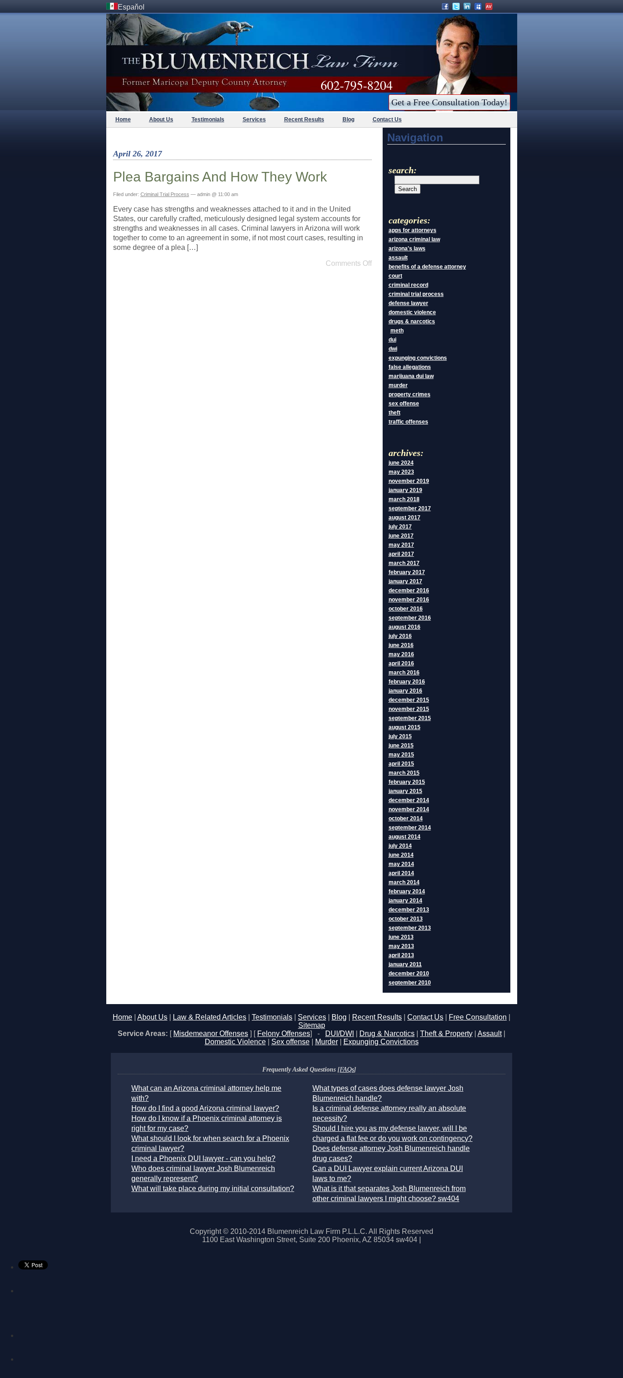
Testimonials (208, 119)
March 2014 (404, 882)
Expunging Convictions (418, 358)
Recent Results (304, 119)
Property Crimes (410, 394)
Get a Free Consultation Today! (449, 102)
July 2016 (400, 636)
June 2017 (401, 536)
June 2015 (401, 745)
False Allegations (410, 367)
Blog (348, 119)
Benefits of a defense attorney (427, 267)
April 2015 (401, 764)
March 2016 (404, 672)
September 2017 (410, 508)
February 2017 (407, 572)
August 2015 (405, 727)
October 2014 (406, 818)
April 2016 (401, 663)
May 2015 (401, 754)
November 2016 (409, 599)
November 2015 (409, 709)
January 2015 (405, 791)
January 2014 (405, 900)
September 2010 (410, 982)
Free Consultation (478, 1017)
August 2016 (405, 627)
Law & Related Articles (209, 1017)
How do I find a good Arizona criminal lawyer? (205, 1108)
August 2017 (405, 517)
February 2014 (407, 891)
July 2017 (400, 526)
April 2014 (401, 873)
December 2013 (409, 910)
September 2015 (410, 718)
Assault (398, 257)
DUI (392, 340)
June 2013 (401, 937)
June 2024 (401, 463)
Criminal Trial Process (164, 194)
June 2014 (401, 855)
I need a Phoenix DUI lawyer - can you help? (203, 1158)
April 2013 (401, 955)
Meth (397, 330)
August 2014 (405, 837)
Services (254, 119)
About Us (161, 119)
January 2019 (405, 490)
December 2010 (409, 973)
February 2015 (407, 782)
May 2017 (401, 545)
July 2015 (400, 736)
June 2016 (401, 645)
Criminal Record (408, 285)
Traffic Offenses (408, 422)
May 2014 (401, 864)
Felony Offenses (283, 1033)
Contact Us (387, 119)
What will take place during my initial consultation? (212, 1188)
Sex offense (290, 1042)
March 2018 (404, 499)
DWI (393, 349)
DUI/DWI (339, 1033)
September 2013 (410, 928)
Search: (403, 170)
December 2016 (409, 590)
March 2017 (404, 563)
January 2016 (405, 691)
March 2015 (404, 773)
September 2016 (410, 618)
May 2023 (401, 472)
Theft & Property (446, 1033)
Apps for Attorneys (412, 230)
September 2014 (410, 827)
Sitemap (311, 1025)
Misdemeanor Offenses (210, 1033)
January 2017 (405, 581)
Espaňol (131, 7)
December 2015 (409, 700)
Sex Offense (404, 403)
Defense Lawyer (408, 303)
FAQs (347, 1069)
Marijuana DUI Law (411, 376)
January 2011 (405, 964)
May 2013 (401, 946)
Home (123, 119)
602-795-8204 (357, 84)
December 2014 (409, 800)
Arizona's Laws (407, 248)
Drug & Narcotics (387, 1033)
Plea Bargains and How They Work (220, 176)
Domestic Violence (412, 312)
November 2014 (409, 809)
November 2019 (409, 481)
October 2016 (406, 609)
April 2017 (401, 554)
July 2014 (400, 846)
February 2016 (407, 682)
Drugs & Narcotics (412, 321)
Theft (394, 412)
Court (395, 276)
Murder (398, 385)
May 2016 (401, 654)
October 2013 (406, 919)
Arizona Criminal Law (414, 239)
